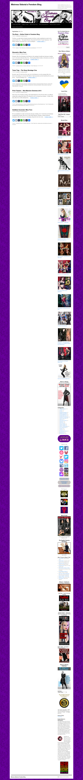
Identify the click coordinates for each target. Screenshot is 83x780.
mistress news (40, 123)
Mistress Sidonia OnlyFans (17, 26)
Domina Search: (62, 433)
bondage (25, 84)
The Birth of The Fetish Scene (62, 325)
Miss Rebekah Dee (41, 104)
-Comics (61, 411)
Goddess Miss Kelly (30, 104)
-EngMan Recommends (63, 412)
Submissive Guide (61, 577)
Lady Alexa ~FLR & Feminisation (64, 573)
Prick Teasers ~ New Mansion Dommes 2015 (26, 91)
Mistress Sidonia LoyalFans (55, 24)
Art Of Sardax (61, 558)
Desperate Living (61, 563)
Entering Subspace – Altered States (63, 222)
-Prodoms (24, 65)
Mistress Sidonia (24, 35)
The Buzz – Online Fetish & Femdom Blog (26, 34)
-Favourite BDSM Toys (63, 414)
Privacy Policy (60, 716)
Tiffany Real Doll (15, 86)
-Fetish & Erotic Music (63, 418)
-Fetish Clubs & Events (63, 420)
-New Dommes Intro (19, 104)
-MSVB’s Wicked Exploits (64, 426)
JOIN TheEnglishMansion (44, 24)
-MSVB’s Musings (62, 425)
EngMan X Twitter (25, 24)
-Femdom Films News (19, 83)
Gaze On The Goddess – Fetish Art (63, 205)
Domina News (62, 432)
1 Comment (21, 86)
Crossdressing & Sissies (31, 83)
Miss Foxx (24, 47)
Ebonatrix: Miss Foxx (19, 52)
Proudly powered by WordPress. (64, 776)
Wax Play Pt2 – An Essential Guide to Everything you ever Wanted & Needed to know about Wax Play (64, 343)
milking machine (44, 84)
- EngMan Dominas (19, 65)
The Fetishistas (61, 578)
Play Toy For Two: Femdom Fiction (63, 274)
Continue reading (41, 41)
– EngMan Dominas (63, 408)
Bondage (25, 83)
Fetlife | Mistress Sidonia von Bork (64, 567)
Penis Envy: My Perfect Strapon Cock (63, 378)
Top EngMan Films (17, 84)
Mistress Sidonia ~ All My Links (64, 575)
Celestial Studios (61, 560)
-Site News (61, 429)
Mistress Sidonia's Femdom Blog (26, 4)
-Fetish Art (61, 419)
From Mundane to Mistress (63, 571)
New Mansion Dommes (47, 123)
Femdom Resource (62, 565)
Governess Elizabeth (40, 83)
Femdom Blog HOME (16, 24)
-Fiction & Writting (62, 424)
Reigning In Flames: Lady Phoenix (63, 154)
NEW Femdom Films (34, 24)
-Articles (17, 47)
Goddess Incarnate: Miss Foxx (22, 110)
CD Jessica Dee (30, 84)
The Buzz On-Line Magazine (31, 47)
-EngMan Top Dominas (63, 413)
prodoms (27, 105)
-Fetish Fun (61, 421)
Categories (59, 115)
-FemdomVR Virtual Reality (64, 417)
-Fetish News (62, 422)
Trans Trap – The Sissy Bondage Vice (24, 70)
